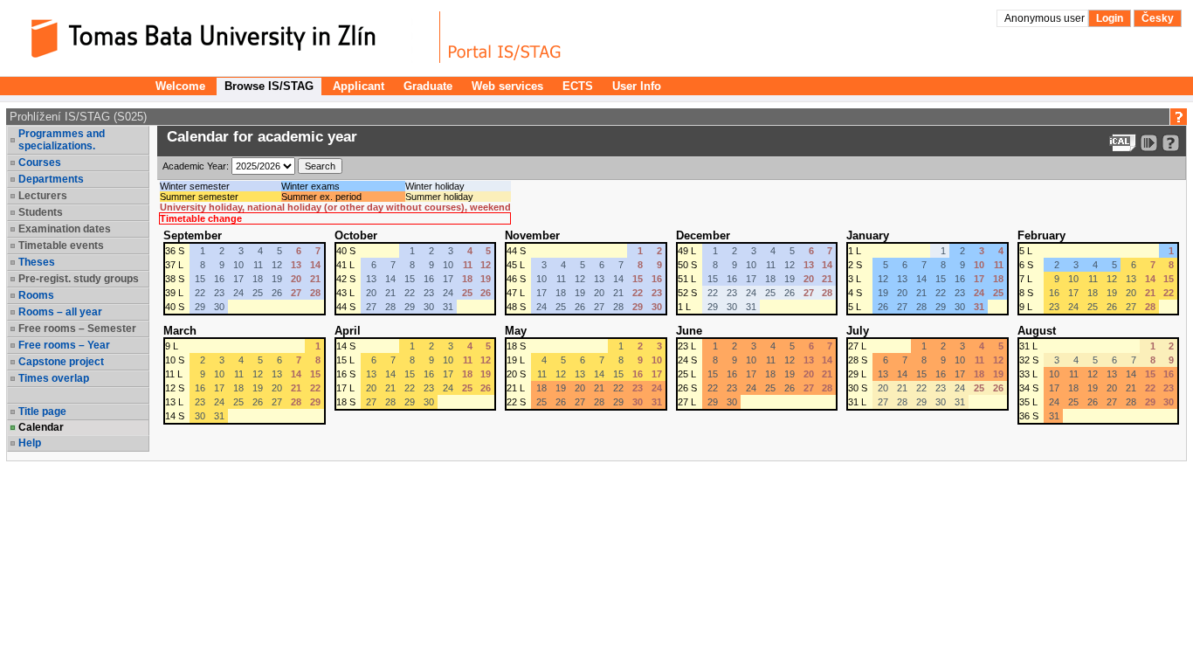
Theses (36, 262)
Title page (42, 411)
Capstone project (61, 362)
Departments (51, 179)
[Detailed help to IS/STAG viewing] (1171, 143)
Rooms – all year (60, 312)
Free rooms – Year (64, 345)
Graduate (427, 86)
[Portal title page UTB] (504, 37)
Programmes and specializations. (61, 140)
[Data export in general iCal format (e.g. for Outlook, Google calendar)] (1122, 143)
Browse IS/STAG (269, 86)
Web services (507, 86)
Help (29, 443)
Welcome (180, 86)
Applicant (358, 86)
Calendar (41, 427)
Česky (1157, 18)
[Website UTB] (225, 37)
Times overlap (53, 378)
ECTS (577, 86)
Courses (39, 162)
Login (1109, 18)
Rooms (36, 295)
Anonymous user (1045, 18)
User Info (636, 86)
